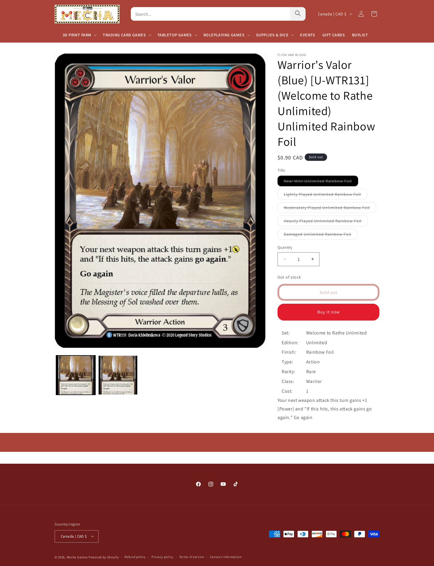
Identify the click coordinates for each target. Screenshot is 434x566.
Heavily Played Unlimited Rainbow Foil (326, 222)
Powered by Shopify (104, 557)
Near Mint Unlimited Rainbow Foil (321, 182)
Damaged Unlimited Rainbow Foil (321, 235)
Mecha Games (77, 557)
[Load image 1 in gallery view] (75, 375)
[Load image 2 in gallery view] (118, 375)
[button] (79, 35)
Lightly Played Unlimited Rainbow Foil (325, 195)
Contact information (226, 557)
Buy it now (328, 312)
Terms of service (191, 557)
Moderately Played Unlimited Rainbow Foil (330, 209)
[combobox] (210, 14)
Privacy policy (162, 557)
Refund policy (135, 557)
